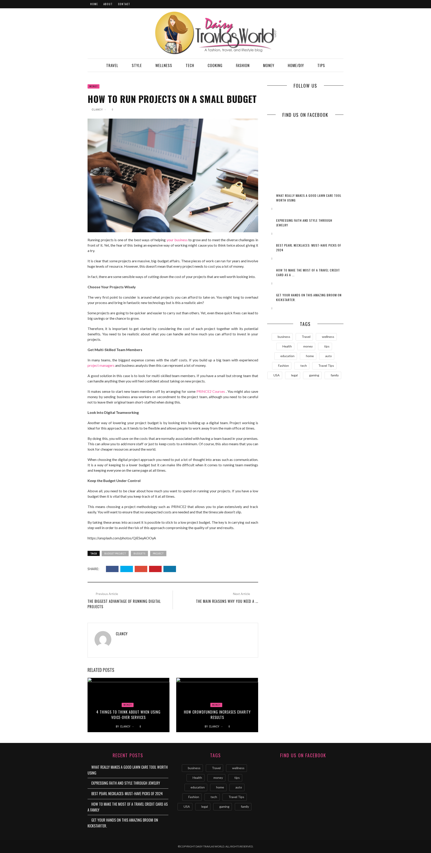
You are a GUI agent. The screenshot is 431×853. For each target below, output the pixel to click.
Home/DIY (296, 65)
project (158, 553)
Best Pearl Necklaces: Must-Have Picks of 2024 (127, 793)
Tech (190, 65)
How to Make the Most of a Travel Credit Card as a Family (128, 807)
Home (94, 4)
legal (294, 375)
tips (327, 346)
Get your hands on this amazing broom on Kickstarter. (123, 823)
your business (177, 240)
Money (268, 65)
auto (328, 356)
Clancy (97, 109)
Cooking (215, 65)
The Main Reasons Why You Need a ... (227, 601)
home (310, 356)
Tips (321, 65)
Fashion (243, 65)
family (335, 375)
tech (303, 365)
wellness (328, 337)
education (287, 356)
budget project (115, 553)
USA (276, 375)
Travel (112, 65)
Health (287, 346)
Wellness (163, 65)
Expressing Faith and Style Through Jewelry (125, 783)
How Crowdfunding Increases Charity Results (217, 714)
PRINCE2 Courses (210, 391)
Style (137, 65)
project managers (101, 365)
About (108, 4)
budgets (139, 553)
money (308, 346)
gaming (314, 375)
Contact (124, 4)
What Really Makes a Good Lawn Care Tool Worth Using (128, 770)
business (284, 337)
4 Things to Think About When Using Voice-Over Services (128, 714)
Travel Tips (326, 365)
